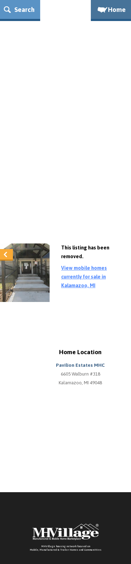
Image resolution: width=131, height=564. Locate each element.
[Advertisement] (65, 167)
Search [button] (24, 9)
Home (117, 9)
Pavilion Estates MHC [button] (80, 365)
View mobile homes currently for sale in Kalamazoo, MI (84, 276)
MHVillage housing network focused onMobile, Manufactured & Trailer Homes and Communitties (65, 548)
